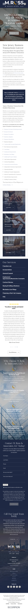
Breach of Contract (8, 131)
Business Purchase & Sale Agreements (13, 129)
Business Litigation (8, 136)
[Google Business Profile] (14, 586)
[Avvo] (17, 586)
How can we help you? (8, 476)
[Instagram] (8, 586)
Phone (4, 464)
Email (4, 468)
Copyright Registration (15, 144)
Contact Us (13, 580)
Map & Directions (14, 565)
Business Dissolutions (9, 139)
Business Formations (9, 134)
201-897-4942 (14, 553)
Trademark (6, 144)
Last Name (5, 460)
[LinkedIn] (19, 586)
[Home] (14, 4)
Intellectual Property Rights (10, 156)
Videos (14, 573)
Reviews (14, 578)
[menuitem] (7, 603)
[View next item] (16, 347)
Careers (14, 576)
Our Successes (14, 575)
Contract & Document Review (11, 164)
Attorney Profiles (14, 571)
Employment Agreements (10, 151)
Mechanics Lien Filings (9, 154)
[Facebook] (11, 586)
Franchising (6, 149)
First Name (5, 455)
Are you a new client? (7, 472)
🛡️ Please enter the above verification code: (13, 487)
